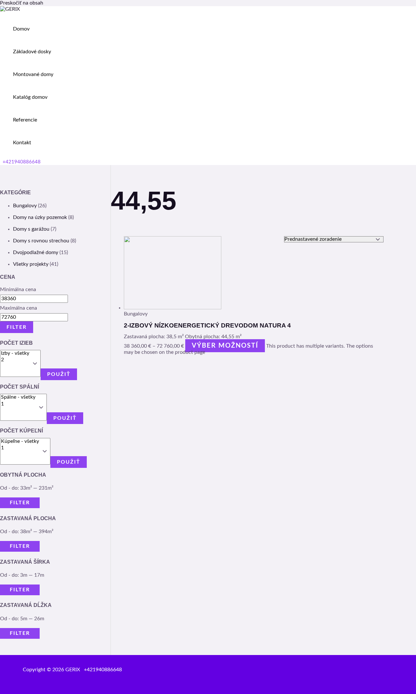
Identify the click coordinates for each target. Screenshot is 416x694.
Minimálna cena (18, 289)
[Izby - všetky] (15, 353)
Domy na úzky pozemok (40, 217)
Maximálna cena (18, 308)
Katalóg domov (30, 97)
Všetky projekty (30, 264)
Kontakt (22, 142)
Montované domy (33, 74)
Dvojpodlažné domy (35, 252)
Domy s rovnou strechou (41, 240)
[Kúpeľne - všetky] (20, 441)
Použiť (59, 374)
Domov (21, 29)
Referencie (25, 119)
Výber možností (225, 345)
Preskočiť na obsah (21, 3)
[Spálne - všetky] (18, 397)
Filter (16, 327)
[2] (15, 360)
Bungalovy (25, 205)
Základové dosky (32, 51)
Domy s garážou (31, 229)
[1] (18, 404)
